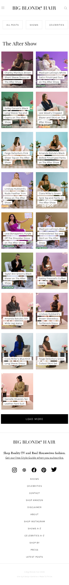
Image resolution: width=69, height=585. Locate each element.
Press (34, 549)
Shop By (35, 542)
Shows (34, 479)
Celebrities (34, 486)
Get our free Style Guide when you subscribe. (34, 457)
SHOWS (34, 25)
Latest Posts (34, 557)
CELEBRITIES (56, 25)
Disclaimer (34, 507)
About (34, 514)
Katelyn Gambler (30, 576)
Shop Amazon (34, 500)
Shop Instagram (34, 521)
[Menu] (2, 8)
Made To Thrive (45, 576)
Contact (34, 493)
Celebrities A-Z (34, 535)
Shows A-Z (34, 528)
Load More (34, 419)
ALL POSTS (13, 25)
